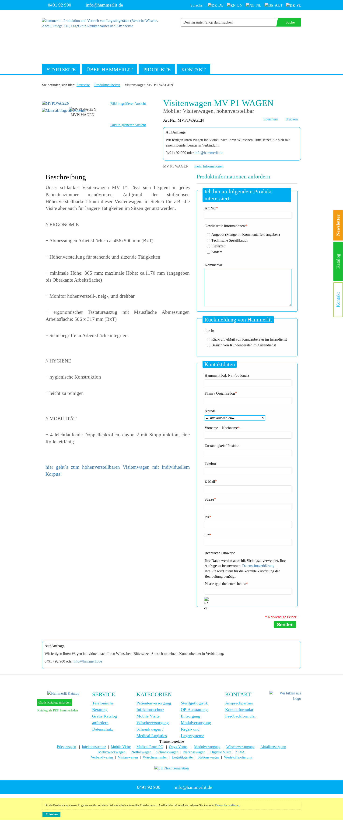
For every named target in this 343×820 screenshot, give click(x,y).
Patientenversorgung (153, 703)
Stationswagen (208, 757)
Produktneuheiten (107, 85)
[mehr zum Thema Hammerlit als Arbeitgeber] (285, 695)
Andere (216, 251)
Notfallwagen (141, 752)
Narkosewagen (194, 752)
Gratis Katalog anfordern (54, 702)
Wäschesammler (155, 757)
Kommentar (213, 265)
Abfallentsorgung (273, 747)
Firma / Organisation (220, 393)
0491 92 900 (59, 4)
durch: (209, 331)
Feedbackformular (240, 716)
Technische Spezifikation (229, 240)
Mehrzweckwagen (112, 752)
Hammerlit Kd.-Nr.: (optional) (227, 375)
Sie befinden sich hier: (58, 85)
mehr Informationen (209, 166)
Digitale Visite (220, 752)
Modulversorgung (196, 722)
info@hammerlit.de (104, 4)
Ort (207, 535)
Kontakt (193, 69)
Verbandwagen (102, 757)
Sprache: (196, 5)
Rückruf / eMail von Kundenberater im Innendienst (249, 339)
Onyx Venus (178, 747)
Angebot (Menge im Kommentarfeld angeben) (245, 234)
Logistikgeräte (182, 757)
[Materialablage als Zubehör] (64, 110)
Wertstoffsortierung (238, 757)
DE (220, 5)
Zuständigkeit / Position (222, 446)
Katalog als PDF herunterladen (57, 710)
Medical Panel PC (149, 747)
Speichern (270, 119)
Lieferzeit (218, 246)
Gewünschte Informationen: (225, 226)
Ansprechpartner (239, 703)
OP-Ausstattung (194, 709)
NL (258, 5)
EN (239, 5)
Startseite (61, 69)
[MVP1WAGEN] (56, 103)
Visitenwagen (128, 757)
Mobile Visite (148, 716)
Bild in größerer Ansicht (128, 104)
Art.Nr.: (210, 208)
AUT (278, 5)
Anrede (210, 411)
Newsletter (338, 225)
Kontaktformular (239, 709)
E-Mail (210, 481)
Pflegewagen (66, 747)
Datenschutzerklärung (258, 566)
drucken (292, 119)
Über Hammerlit (109, 69)
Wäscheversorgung (152, 722)
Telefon (210, 463)
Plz (207, 517)
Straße (209, 499)
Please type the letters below (225, 584)
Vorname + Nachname (221, 428)
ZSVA (240, 752)
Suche (290, 22)
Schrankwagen (167, 752)
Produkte (157, 69)
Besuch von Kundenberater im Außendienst (243, 345)
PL (298, 5)
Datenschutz (102, 729)
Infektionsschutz (150, 709)
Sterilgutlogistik (194, 703)
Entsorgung (190, 716)
